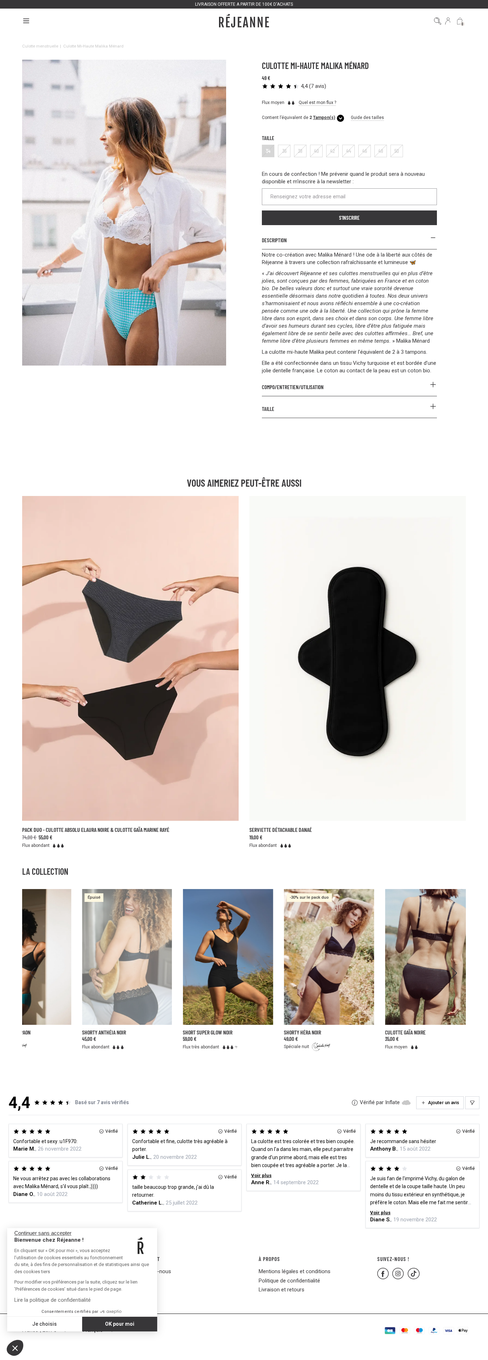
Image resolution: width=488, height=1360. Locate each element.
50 (396, 151)
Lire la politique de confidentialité (52, 1300)
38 (300, 151)
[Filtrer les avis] (472, 1102)
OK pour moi (119, 1324)
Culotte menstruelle (40, 46)
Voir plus (261, 1175)
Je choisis (44, 1324)
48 (380, 151)
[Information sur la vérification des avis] (355, 1103)
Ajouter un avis (443, 1102)
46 (364, 151)
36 (284, 151)
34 (268, 151)
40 (316, 151)
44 (348, 151)
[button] (15, 1347)
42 (332, 151)
